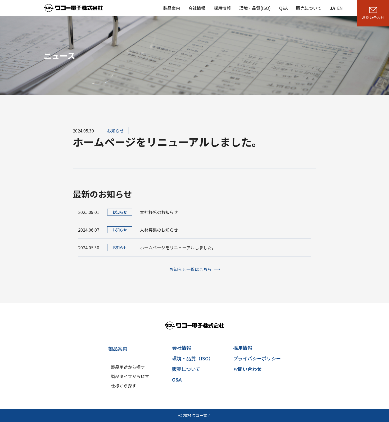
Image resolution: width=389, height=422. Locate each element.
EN (340, 8)
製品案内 (171, 8)
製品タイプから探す (130, 376)
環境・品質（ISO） (192, 358)
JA (332, 8)
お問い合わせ (247, 368)
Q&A (283, 8)
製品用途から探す (128, 367)
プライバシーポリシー (257, 358)
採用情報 (222, 8)
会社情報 (196, 8)
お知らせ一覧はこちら (190, 269)
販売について (309, 8)
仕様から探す (123, 385)
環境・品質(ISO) (255, 8)
